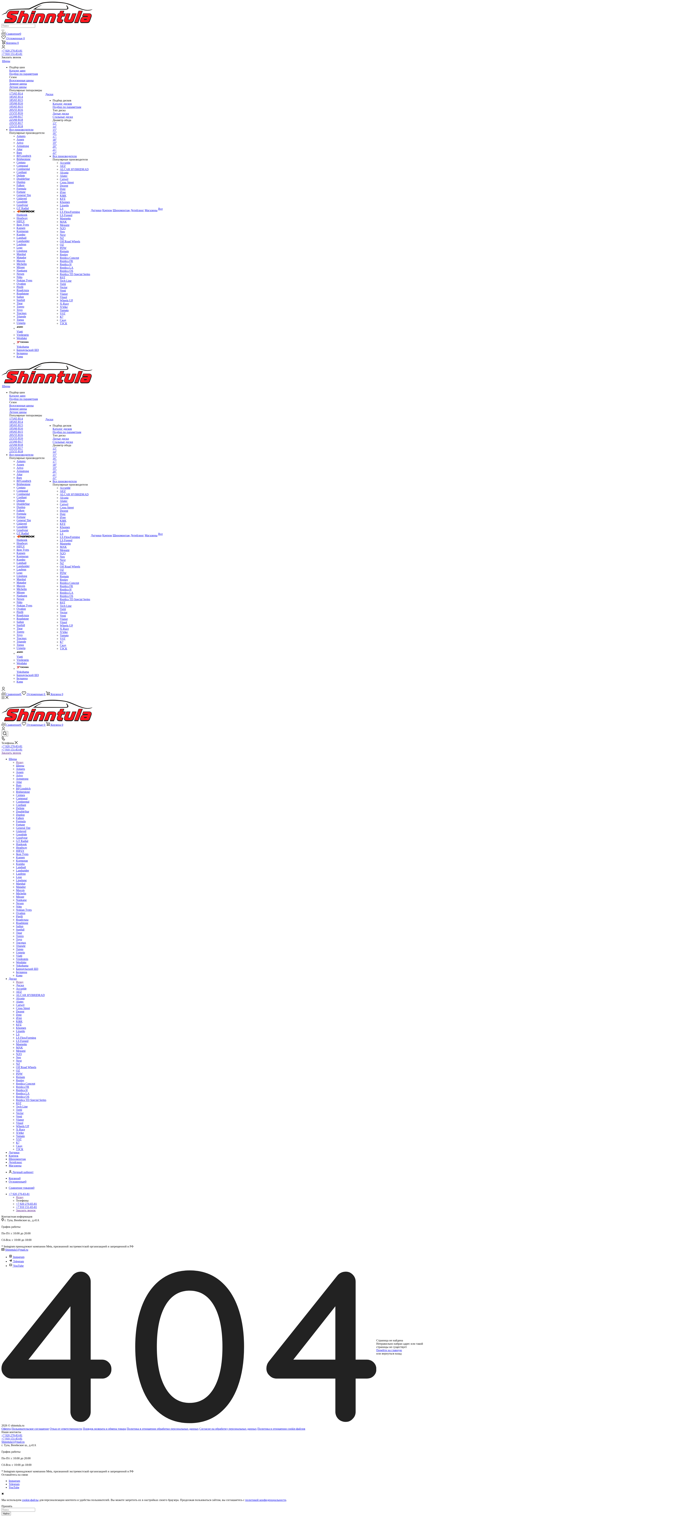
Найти (6, 1513)
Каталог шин (17, 70)
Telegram (18, 1261)
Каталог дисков (62, 103)
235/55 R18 (16, 126)
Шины (20, 765)
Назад (19, 762)
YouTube (18, 1265)
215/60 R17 (16, 116)
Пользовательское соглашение (30, 1428)
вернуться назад (392, 1353)
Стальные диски (63, 116)
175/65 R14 (16, 93)
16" (55, 133)
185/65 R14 (16, 96)
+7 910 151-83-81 (11, 54)
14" (55, 126)
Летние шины (18, 87)
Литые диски (61, 113)
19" (55, 143)
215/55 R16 (16, 113)
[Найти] (2, 30)
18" (55, 139)
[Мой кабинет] (3, 47)
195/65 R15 (16, 106)
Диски (20, 985)
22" (55, 152)
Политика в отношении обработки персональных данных (163, 1428)
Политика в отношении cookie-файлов (281, 1428)
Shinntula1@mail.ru (16, 1249)
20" (55, 146)
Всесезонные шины (21, 80)
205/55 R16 (16, 109)
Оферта (6, 1428)
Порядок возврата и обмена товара (104, 1428)
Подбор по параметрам (23, 73)
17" (55, 136)
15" (55, 130)
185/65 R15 (16, 100)
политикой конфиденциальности (265, 1500)
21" (55, 149)
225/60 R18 (16, 119)
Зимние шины (18, 83)
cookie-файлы (30, 1500)
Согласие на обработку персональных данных (228, 1428)
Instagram (18, 1257)
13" (55, 123)
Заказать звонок (11, 752)
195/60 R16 (16, 103)
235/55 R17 (16, 123)
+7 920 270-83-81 (11, 50)
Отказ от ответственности (66, 1428)
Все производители (21, 129)
